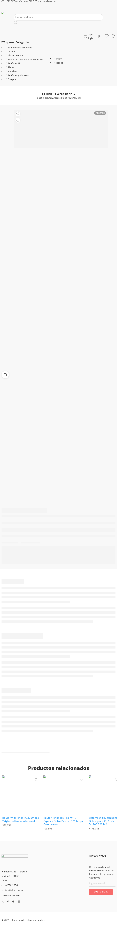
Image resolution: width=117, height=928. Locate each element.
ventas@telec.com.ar (12, 890)
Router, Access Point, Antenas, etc (25, 59)
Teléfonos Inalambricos (20, 47)
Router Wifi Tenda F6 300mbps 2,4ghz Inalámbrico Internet (20, 819)
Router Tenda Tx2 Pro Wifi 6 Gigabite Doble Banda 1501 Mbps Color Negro (63, 821)
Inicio (39, 97)
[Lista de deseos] (107, 36)
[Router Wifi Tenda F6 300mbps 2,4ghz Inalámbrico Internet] (21, 794)
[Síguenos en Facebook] (8, 901)
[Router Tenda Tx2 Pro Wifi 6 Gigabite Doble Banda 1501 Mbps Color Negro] (64, 794)
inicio (59, 58)
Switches (12, 71)
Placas (11, 67)
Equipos (12, 79)
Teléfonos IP (14, 63)
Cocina (11, 51)
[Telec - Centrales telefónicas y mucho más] (5, 13)
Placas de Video (16, 55)
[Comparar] (113, 36)
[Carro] (100, 36)
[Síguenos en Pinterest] (13, 901)
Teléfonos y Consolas (19, 75)
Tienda (59, 62)
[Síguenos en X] (3, 902)
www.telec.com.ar (11, 895)
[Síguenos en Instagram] (19, 901)
